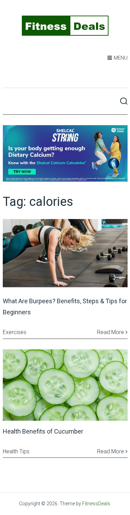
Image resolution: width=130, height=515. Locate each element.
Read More (111, 332)
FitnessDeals (96, 503)
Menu (121, 58)
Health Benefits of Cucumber (43, 431)
